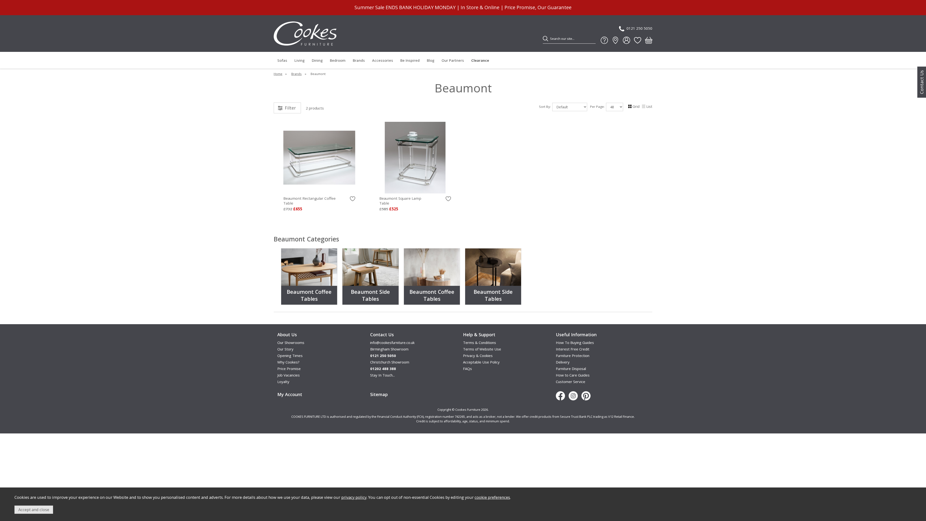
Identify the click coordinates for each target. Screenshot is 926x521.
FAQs (467, 368)
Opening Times (290, 355)
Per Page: (598, 106)
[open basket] (648, 40)
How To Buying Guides (575, 342)
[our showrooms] (615, 40)
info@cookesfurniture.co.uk (392, 342)
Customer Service (570, 381)
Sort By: (545, 106)
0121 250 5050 (639, 28)
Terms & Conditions (479, 342)
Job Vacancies (288, 375)
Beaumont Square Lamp (400, 201)
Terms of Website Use (482, 349)
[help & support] (604, 40)
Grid (636, 106)
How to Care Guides (573, 375)
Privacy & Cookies (478, 355)
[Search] (545, 38)
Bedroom (338, 60)
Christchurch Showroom (389, 362)
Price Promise (289, 368)
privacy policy (354, 497)
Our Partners (453, 60)
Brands (359, 60)
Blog (430, 60)
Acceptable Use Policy (481, 362)
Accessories (382, 60)
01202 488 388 (383, 368)
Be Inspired (410, 60)
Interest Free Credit (572, 349)
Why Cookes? (288, 362)
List (649, 106)
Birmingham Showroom (389, 349)
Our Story (285, 349)
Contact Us (922, 82)
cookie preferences (492, 497)
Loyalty (283, 381)
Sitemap (379, 394)
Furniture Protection (572, 355)
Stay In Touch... (382, 375)
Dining (317, 60)
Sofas (282, 60)
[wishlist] (637, 40)
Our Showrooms (290, 342)
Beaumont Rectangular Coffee (309, 201)
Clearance (480, 60)
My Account (289, 394)
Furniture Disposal (571, 368)
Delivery (563, 362)
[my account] (626, 40)
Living (299, 60)
